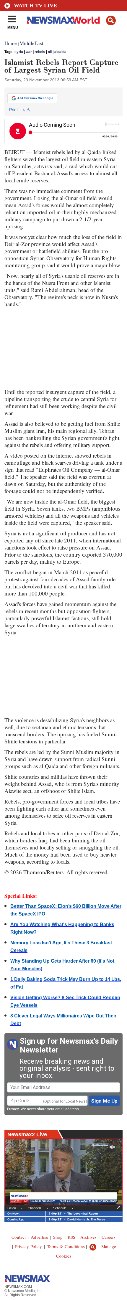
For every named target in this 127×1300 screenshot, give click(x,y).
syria (18, 52)
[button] (111, 20)
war (29, 52)
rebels (40, 52)
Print (13, 109)
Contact (19, 1237)
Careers (108, 1237)
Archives (88, 1237)
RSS (71, 1237)
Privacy (13, 1109)
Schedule (59, 1208)
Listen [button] (11, 1208)
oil (50, 52)
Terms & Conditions (66, 1246)
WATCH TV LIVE (35, 6)
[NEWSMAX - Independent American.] (63, 20)
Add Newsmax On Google (35, 98)
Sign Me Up (104, 1101)
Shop (58, 1237)
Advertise (39, 1237)
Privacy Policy (28, 1246)
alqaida (60, 52)
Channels (34, 1208)
